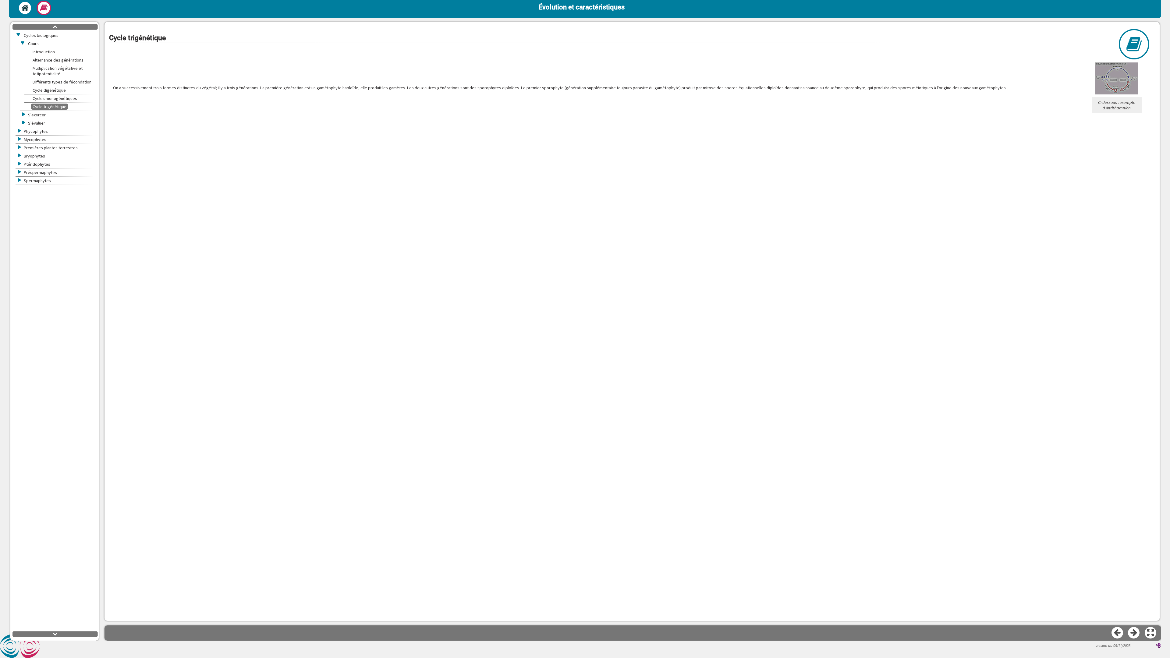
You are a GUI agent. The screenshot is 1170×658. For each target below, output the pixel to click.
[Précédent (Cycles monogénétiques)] (1118, 633)
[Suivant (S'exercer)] (1134, 633)
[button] (1151, 633)
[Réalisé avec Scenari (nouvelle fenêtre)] (1158, 646)
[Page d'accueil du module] (25, 8)
